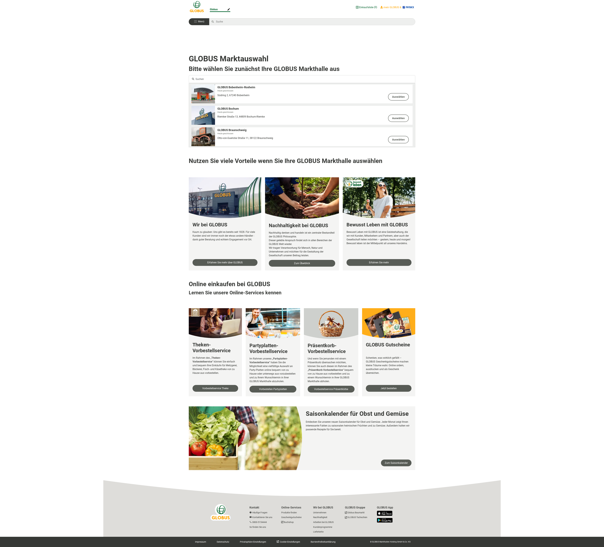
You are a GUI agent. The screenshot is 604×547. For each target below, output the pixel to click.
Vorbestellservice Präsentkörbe (331, 389)
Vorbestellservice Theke (215, 388)
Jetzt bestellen (389, 388)
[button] (199, 21)
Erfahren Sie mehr (379, 262)
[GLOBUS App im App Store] (386, 513)
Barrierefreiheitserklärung (323, 542)
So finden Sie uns (257, 527)
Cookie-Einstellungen (289, 542)
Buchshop (289, 522)
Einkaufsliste (366, 7)
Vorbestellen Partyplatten (273, 389)
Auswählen (398, 96)
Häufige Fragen (259, 512)
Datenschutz (223, 542)
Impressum (200, 542)
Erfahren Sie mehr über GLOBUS (225, 262)
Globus (214, 9)
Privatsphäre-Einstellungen (253, 542)
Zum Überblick (302, 263)
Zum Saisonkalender (396, 462)
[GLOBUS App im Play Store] (385, 520)
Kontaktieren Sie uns (262, 517)
